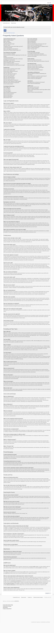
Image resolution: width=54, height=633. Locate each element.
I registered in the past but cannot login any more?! (13, 46)
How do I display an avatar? (9, 62)
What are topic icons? (8, 97)
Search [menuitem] (6, 20)
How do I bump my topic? (8, 83)
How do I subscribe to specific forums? (34, 77)
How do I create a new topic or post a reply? (12, 68)
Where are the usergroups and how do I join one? (36, 43)
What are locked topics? (8, 96)
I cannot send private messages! (33, 52)
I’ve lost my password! (8, 47)
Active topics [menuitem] (49, 5)
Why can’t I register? (7, 42)
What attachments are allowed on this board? (36, 82)
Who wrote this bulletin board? (33, 87)
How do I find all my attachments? (33, 83)
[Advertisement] (20, 614)
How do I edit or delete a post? (9, 70)
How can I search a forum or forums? (34, 64)
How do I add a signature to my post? (11, 71)
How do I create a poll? (8, 72)
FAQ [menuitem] (3, 20)
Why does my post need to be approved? (11, 82)
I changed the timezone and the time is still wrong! (13, 58)
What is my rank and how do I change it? (11, 63)
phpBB (26, 205)
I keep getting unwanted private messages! (35, 53)
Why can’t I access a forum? (9, 76)
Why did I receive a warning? (9, 78)
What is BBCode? (7, 87)
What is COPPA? (7, 41)
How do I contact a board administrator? (35, 92)
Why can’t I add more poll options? (10, 73)
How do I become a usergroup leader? (34, 45)
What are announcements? (9, 93)
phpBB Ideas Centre (9, 573)
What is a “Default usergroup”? (33, 47)
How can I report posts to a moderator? (11, 80)
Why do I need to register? (9, 40)
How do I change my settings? (9, 53)
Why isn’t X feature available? (33, 88)
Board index (23, 597)
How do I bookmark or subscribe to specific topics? (37, 76)
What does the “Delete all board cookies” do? (12, 50)
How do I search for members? (33, 68)
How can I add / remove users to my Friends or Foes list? (38, 61)
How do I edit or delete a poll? (9, 75)
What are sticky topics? (8, 95)
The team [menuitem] (11, 20)
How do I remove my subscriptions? (34, 78)
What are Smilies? (7, 90)
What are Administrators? (32, 40)
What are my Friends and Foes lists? (34, 59)
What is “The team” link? (32, 48)
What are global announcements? (10, 92)
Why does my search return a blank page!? (35, 67)
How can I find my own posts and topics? (35, 69)
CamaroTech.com (15, 11)
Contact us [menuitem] (30, 597)
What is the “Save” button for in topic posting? (12, 81)
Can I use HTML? (7, 88)
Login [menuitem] (50, 2)
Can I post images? (7, 91)
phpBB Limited (35, 566)
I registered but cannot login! (9, 43)
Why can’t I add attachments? (9, 77)
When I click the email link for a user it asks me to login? (14, 65)
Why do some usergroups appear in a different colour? (37, 46)
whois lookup (35, 578)
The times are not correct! (8, 57)
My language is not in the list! (9, 60)
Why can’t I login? (7, 45)
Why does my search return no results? (34, 66)
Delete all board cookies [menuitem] (38, 597)
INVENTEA (17, 601)
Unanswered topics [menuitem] (41, 5)
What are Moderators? (31, 41)
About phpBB (38, 567)
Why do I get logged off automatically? (11, 48)
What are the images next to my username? (12, 61)
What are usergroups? (31, 42)
